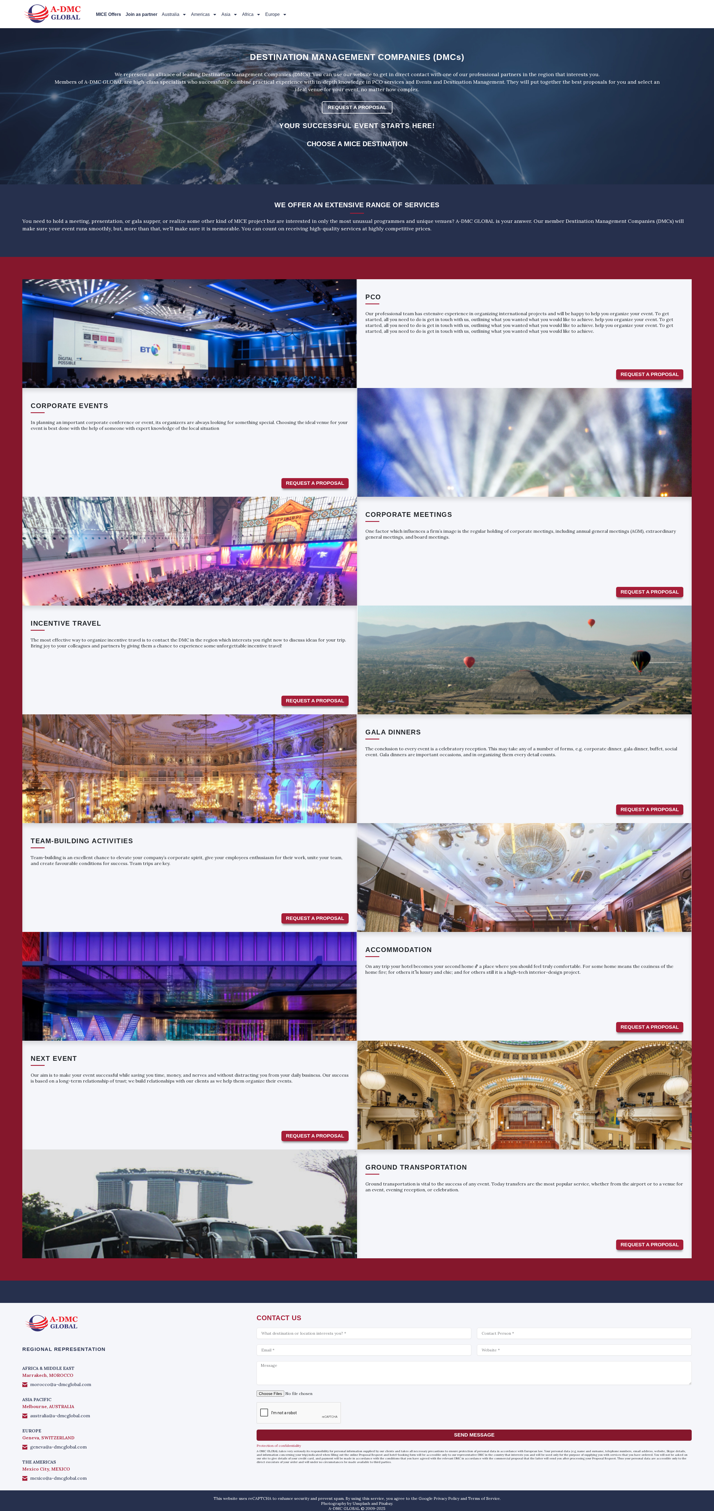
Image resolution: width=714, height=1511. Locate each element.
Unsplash (361, 1503)
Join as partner (141, 14)
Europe (272, 14)
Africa (248, 14)
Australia (170, 14)
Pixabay (385, 1503)
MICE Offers (108, 14)
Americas (200, 14)
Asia (225, 14)
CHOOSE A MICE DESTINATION (357, 144)
